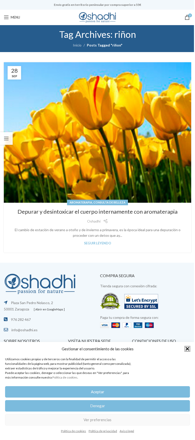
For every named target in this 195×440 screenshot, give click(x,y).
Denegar (97, 405)
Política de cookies (64, 377)
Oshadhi (94, 221)
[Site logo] (97, 17)
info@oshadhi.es (24, 330)
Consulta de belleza (109, 202)
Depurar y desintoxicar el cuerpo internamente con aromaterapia (97, 211)
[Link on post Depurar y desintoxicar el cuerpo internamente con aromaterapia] (97, 132)
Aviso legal (127, 431)
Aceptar (97, 391)
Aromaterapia (81, 202)
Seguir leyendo (97, 243)
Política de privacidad (103, 431)
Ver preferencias (97, 419)
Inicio (77, 45)
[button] (187, 348)
